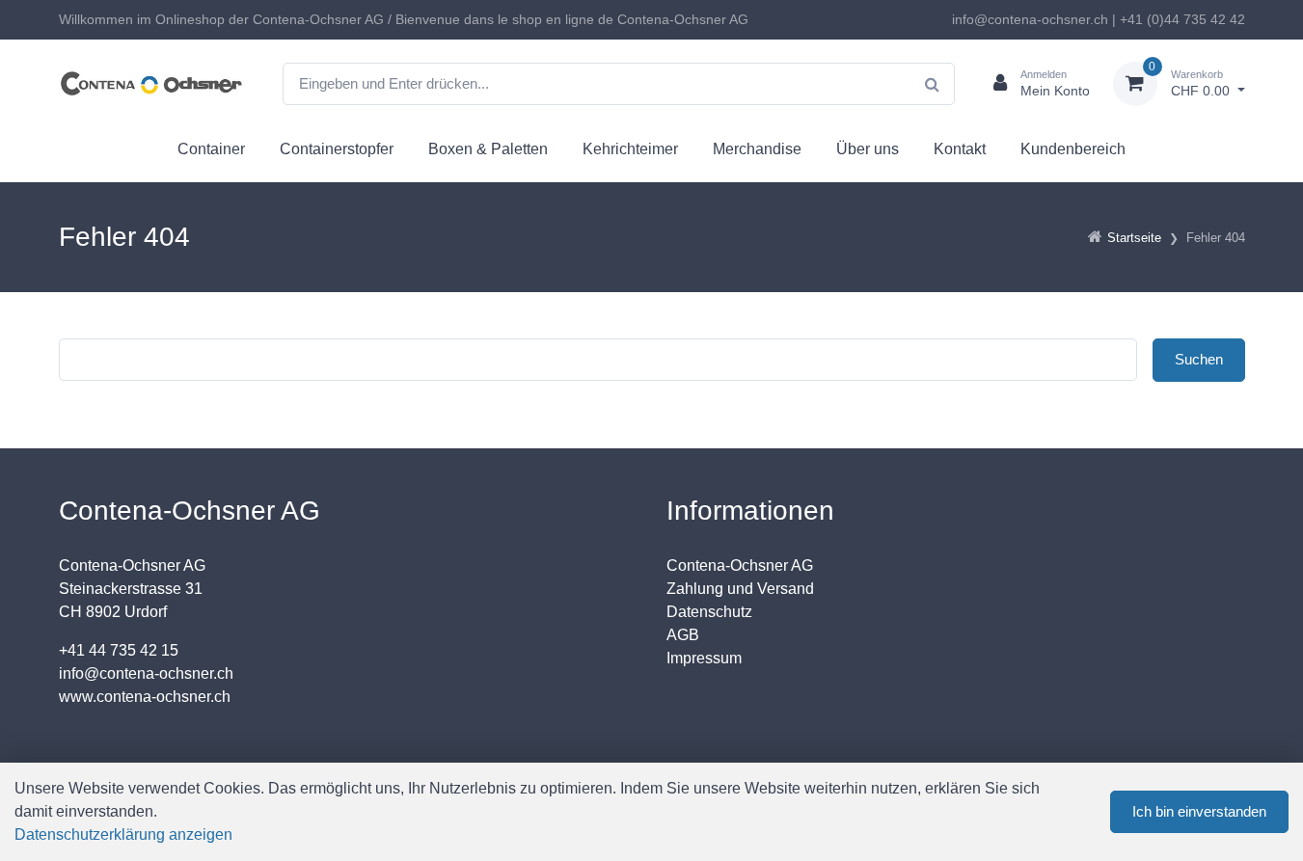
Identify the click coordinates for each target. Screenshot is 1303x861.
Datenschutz (709, 612)
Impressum (704, 658)
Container (211, 149)
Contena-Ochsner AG (739, 565)
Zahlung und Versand (740, 588)
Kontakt (960, 149)
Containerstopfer (337, 149)
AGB (682, 635)
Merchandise (757, 149)
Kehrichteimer (630, 149)
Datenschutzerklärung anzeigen (123, 834)
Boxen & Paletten (488, 149)
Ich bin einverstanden (1199, 811)
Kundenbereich (1073, 149)
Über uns (867, 149)
